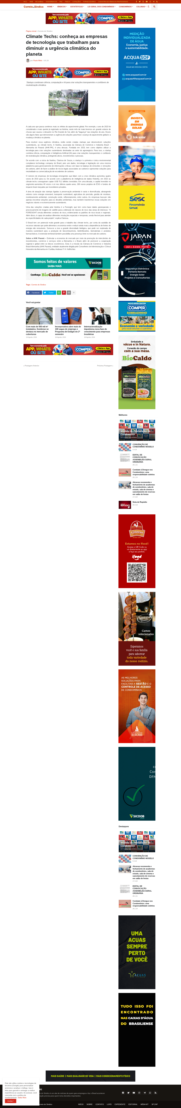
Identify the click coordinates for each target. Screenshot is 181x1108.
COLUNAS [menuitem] (140, 7)
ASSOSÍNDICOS (51, 2)
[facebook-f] (136, 1)
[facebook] (123, 1093)
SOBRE (89, 1104)
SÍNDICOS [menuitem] (61, 7)
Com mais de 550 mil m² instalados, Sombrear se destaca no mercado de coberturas (37, 330)
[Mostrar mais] (74, 293)
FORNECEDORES (89, 2)
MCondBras (39, 2)
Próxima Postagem (104, 366)
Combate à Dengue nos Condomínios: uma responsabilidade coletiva (144, 472)
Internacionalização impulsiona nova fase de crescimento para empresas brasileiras (97, 330)
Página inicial (31, 31)
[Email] (69, 293)
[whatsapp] (150, 1)
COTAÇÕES (77, 2)
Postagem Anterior (32, 366)
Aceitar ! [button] (10, 1101)
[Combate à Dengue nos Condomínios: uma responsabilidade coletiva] (125, 473)
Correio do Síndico (45, 31)
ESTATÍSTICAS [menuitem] (76, 7)
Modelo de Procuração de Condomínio (135, 433)
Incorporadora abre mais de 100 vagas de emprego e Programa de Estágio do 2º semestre (68, 330)
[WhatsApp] (59, 293)
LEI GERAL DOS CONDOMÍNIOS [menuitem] (101, 7)
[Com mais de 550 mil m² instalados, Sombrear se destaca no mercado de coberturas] (39, 315)
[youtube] (147, 1)
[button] (148, 6)
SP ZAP (155, 1104)
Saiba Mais (21, 1098)
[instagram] (143, 1)
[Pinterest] (64, 293)
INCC (25, 2)
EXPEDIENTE (120, 1104)
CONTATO (100, 1104)
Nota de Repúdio (140, 502)
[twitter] (139, 1)
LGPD (109, 1104)
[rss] (157, 1)
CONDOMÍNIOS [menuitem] (125, 7)
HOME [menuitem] (49, 7)
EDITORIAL (133, 1104)
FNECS (67, 2)
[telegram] (153, 1)
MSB (31, 2)
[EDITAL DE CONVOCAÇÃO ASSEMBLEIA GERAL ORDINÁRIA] (125, 458)
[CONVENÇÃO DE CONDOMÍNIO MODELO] (125, 447)
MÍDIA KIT (144, 1104)
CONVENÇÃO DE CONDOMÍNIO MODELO (143, 445)
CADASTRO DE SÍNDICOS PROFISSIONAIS (113, 2)
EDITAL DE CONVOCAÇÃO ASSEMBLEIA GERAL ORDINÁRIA (142, 458)
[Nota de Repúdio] (125, 505)
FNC (61, 2)
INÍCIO (80, 1104)
